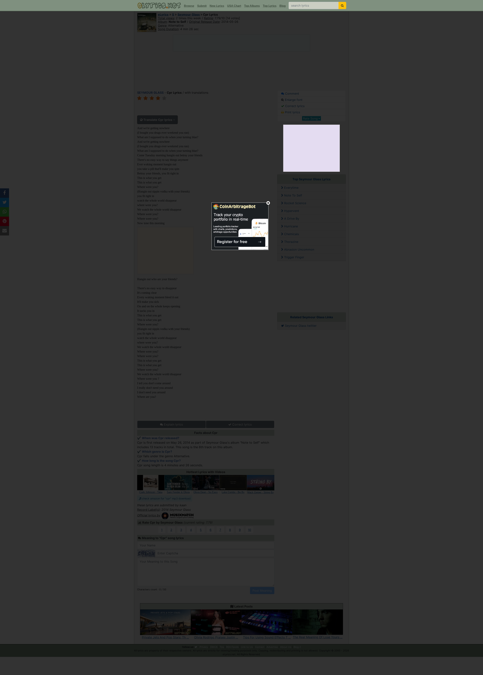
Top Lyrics (269, 5)
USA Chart (234, 5)
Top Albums (252, 5)
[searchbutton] (342, 5)
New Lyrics (217, 5)
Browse (189, 5)
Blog (282, 5)
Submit (202, 5)
